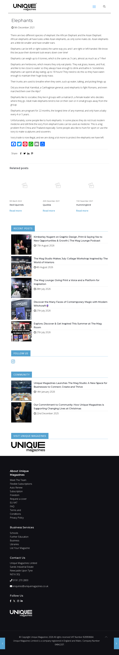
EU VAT (13, 502)
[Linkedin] (22, 601)
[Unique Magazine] (25, 6)
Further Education (19, 536)
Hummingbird (83, 205)
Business (14, 540)
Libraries (14, 544)
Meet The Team (18, 480)
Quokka (47, 205)
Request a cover (18, 498)
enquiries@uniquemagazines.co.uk (30, 586)
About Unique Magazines (19, 472)
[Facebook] (10, 601)
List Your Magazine (20, 548)
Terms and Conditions (15, 512)
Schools (14, 533)
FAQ (12, 506)
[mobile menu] (94, 6)
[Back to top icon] (106, 637)
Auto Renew (16, 487)
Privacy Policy (17, 517)
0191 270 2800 (20, 580)
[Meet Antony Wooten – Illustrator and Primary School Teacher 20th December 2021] (116, 643)
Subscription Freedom (16, 493)
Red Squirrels (17, 205)
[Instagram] (13, 362)
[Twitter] (14, 600)
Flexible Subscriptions (21, 483)
